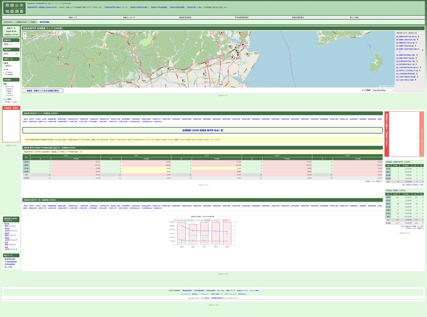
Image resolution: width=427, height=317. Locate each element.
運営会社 (194, 294)
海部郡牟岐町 (197, 119)
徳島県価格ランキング (10, 234)
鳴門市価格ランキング (10, 225)
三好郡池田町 (93, 121)
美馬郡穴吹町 (52, 121)
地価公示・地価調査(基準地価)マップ (215, 298)
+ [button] (25, 33)
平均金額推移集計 (242, 17)
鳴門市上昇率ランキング (11, 229)
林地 (388, 217)
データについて (204, 294)
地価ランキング (129, 17)
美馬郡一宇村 (43, 121)
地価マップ (72, 17)
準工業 (26, 168)
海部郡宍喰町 (227, 119)
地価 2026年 (8, 22)
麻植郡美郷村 (354, 119)
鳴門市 (31, 119)
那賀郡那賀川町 (104, 119)
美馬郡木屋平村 (62, 121)
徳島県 (33, 22)
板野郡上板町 (275, 119)
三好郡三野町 (73, 121)
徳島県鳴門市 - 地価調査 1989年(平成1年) (42, 7)
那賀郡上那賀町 (146, 119)
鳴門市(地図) (44, 22)
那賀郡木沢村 (157, 119)
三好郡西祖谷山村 (147, 121)
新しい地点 (354, 17)
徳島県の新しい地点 (195, 7)
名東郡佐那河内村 (73, 119)
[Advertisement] (11, 180)
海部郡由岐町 (176, 119)
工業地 (388, 210)
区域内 (26, 171)
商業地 (26, 165)
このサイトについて (230, 294)
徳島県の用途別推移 (177, 7)
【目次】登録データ (216, 294)
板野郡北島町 (246, 119)
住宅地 (26, 162)
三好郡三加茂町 (123, 121)
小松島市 (38, 119)
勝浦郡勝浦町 (52, 119)
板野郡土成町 (295, 119)
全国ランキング (230, 291)
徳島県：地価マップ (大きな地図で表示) (43, 90)
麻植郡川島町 (334, 119)
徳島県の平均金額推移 (159, 7)
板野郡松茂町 (236, 119)
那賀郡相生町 (136, 119)
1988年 (136, 155)
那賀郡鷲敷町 (126, 119)
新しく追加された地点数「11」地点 (412, 226)
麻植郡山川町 (344, 119)
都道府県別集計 (185, 17)
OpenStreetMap (390, 86)
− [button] (25, 37)
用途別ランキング (242, 291)
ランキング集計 (254, 291)
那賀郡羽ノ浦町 (115, 119)
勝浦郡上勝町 (62, 119)
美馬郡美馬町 (372, 119)
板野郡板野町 (266, 119)
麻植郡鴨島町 (324, 119)
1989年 (65, 155)
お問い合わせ (242, 294)
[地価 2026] (14, 8)
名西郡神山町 (94, 119)
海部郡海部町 (217, 119)
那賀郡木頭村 (166, 119)
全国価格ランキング (10, 243)
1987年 (206, 155)
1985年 (347, 155)
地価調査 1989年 (21, 22)
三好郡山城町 (103, 121)
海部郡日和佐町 (186, 119)
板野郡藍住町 (256, 119)
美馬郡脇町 (363, 119)
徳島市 (26, 119)
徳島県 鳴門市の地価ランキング (116, 7)
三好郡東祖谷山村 (134, 121)
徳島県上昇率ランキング (11, 239)
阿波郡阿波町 (315, 119)
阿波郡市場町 (305, 119)
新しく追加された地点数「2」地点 (413, 185)
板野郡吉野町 (285, 119)
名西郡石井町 (84, 119)
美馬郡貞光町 (33, 121)
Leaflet (382, 86)
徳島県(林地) (158, 121)
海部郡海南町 (207, 119)
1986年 (277, 155)
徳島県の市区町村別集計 (139, 7)
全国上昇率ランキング (11, 248)
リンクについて (185, 294)
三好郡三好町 (83, 121)
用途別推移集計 (298, 17)
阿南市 (44, 119)
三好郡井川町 (112, 121)
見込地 (388, 200)
